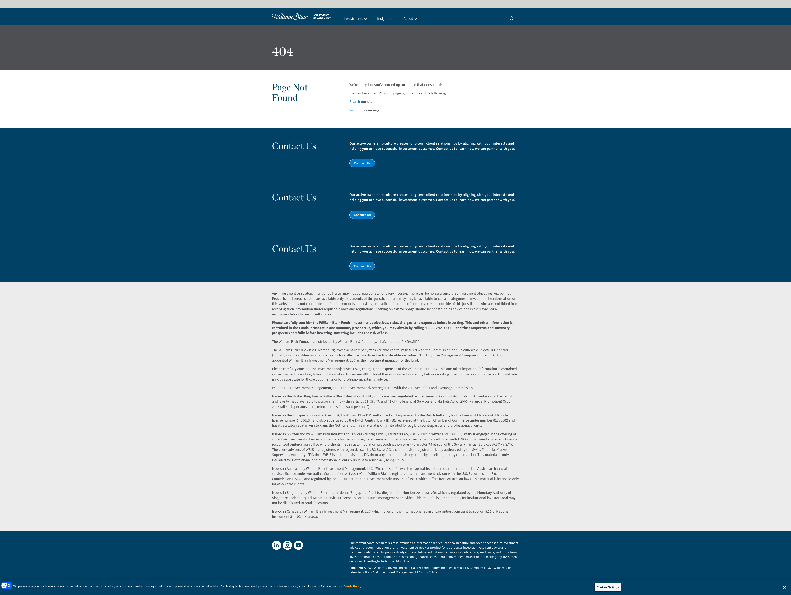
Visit (352, 110)
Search (354, 101)
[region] (395, 587)
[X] (287, 545)
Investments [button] (353, 18)
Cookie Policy (352, 586)
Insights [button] (383, 18)
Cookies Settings (608, 587)
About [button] (408, 18)
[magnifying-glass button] (511, 16)
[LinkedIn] (276, 545)
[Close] (784, 587)
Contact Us (362, 163)
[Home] (305, 16)
